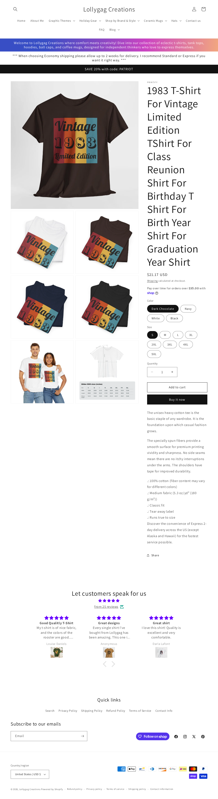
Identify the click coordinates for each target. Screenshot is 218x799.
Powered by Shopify (52, 789)
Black (174, 318)
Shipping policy (137, 789)
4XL (185, 344)
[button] (15, 9)
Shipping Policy (91, 711)
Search (50, 711)
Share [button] (155, 555)
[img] (109, 601)
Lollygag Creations (30, 789)
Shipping (152, 280)
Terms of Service (140, 711)
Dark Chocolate (163, 309)
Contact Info (164, 711)
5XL (154, 354)
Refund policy (74, 789)
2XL (154, 344)
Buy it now (177, 399)
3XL (169, 344)
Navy (188, 309)
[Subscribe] (82, 736)
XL (191, 335)
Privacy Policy (68, 711)
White (156, 318)
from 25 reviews (106, 606)
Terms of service (115, 789)
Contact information (161, 789)
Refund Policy (115, 711)
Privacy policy (94, 789)
